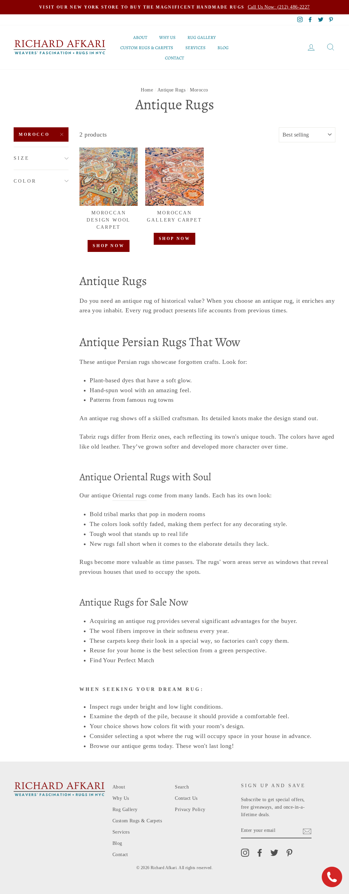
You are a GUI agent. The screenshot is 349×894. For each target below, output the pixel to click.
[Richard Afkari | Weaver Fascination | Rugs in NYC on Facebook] (260, 853)
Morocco (34, 134)
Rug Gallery (201, 37)
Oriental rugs (129, 495)
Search (182, 787)
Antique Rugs (171, 90)
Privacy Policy (190, 809)
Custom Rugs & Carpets (146, 48)
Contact (174, 58)
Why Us (167, 37)
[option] (174, 7)
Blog (223, 48)
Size (22, 158)
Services (195, 48)
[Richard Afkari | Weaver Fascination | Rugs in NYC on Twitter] (274, 853)
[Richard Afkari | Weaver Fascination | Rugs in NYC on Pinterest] (289, 853)
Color (25, 181)
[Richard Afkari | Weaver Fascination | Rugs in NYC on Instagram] (245, 853)
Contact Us (186, 798)
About (140, 37)
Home (147, 90)
